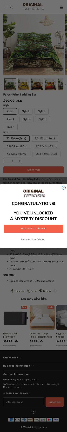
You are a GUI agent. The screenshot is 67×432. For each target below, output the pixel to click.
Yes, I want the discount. (33, 228)
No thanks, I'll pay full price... (33, 239)
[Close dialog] (64, 187)
